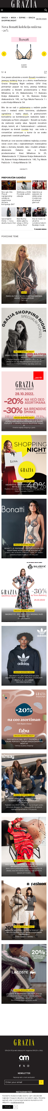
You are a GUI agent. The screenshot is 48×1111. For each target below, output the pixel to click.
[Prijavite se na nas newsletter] (41, 1082)
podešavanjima (17, 1102)
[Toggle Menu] (2, 10)
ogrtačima (6, 113)
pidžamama (25, 107)
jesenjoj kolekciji (9, 80)
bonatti (24, 169)
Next (44, 53)
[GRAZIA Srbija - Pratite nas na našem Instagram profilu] (28, 1066)
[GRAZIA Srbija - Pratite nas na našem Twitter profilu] (24, 1066)
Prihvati (8, 1107)
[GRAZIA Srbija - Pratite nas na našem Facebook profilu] (20, 1066)
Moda (13, 18)
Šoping (22, 18)
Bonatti (32, 77)
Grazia (4, 18)
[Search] (46, 10)
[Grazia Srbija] (24, 1042)
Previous (3, 53)
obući (25, 113)
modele (24, 129)
